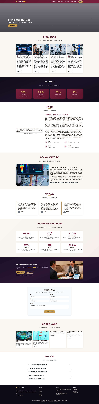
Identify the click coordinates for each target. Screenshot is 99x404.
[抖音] (20, 395)
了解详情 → (36, 71)
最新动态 (71, 1)
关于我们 (58, 1)
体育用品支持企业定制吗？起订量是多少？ (36, 375)
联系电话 (51, 294)
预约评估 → (53, 71)
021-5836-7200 (59, 392)
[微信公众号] (16, 395)
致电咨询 (30, 272)
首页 (50, 1)
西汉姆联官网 (75, 389)
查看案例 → (19, 71)
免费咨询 (80, 1)
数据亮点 (62, 1)
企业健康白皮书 (75, 392)
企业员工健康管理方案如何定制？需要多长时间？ (37, 368)
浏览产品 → (70, 71)
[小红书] (22, 395)
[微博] (18, 395)
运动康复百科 (75, 391)
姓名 (31, 294)
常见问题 (75, 1)
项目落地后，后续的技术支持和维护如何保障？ (37, 378)
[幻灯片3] (51, 30)
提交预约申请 (49, 311)
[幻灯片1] (47, 30)
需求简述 (31, 303)
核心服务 (54, 1)
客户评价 (67, 1)
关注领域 (51, 299)
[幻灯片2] (49, 30)
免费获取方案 (20, 272)
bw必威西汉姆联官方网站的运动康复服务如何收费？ (38, 371)
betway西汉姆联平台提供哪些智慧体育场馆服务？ (37, 364)
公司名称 (31, 299)
